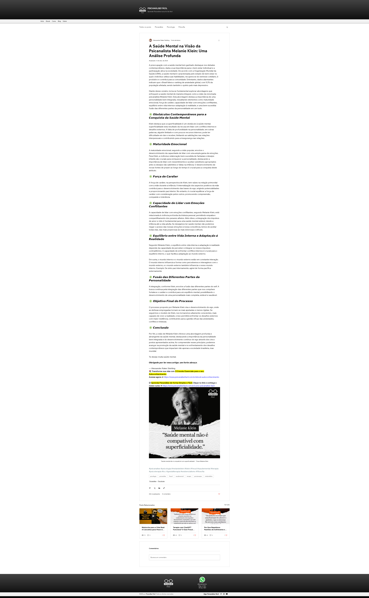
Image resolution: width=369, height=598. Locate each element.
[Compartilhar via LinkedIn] (159, 488)
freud (170, 476)
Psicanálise (159, 27)
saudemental (180, 476)
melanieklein (208, 476)
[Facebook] (221, 594)
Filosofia (182, 27)
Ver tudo (227, 505)
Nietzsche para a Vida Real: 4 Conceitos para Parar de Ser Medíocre (153, 528)
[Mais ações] (219, 40)
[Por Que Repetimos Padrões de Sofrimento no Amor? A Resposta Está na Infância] (216, 516)
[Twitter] (224, 594)
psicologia (153, 476)
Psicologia (171, 27)
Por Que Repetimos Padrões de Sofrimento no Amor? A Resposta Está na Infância (215, 528)
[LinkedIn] (227, 594)
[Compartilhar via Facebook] (150, 488)
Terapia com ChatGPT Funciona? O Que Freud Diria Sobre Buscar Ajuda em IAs (183, 528)
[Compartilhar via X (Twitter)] (154, 488)
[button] (227, 27)
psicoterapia (198, 476)
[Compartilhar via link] (164, 488)
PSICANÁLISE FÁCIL (157, 8)
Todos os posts (145, 27)
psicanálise (163, 476)
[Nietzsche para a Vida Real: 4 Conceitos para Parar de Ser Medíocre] (153, 516)
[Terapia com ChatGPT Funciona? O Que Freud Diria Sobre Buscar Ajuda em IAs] (184, 516)
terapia (189, 476)
